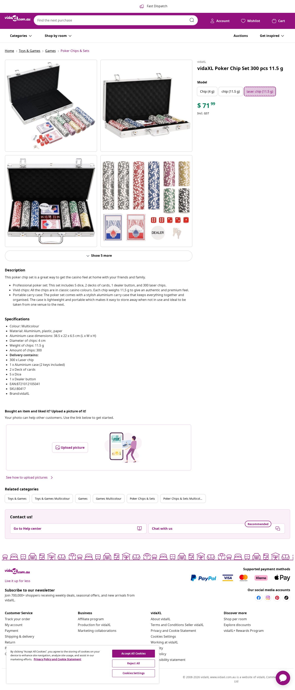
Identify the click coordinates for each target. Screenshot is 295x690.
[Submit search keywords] (192, 20)
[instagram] (268, 598)
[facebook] (259, 598)
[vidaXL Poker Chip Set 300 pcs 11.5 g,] (51, 105)
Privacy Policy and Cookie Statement (57, 659)
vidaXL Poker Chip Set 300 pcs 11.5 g (240, 68)
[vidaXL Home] (18, 18)
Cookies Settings (163, 636)
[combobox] (116, 20)
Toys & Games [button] (17, 498)
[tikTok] (286, 598)
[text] (206, 106)
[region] (82, 664)
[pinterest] (277, 598)
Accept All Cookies (133, 653)
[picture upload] (123, 447)
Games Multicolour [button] (108, 498)
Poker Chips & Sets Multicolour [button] (184, 498)
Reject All (133, 663)
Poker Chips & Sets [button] (142, 498)
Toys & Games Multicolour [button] (52, 498)
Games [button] (82, 498)
